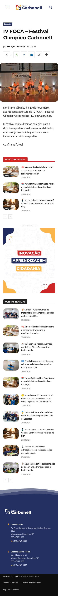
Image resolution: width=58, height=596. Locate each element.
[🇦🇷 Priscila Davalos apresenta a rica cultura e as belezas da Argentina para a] (11, 365)
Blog (7, 175)
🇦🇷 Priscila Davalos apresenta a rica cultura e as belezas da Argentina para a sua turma (37, 364)
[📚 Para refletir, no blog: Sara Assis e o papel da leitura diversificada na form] (11, 187)
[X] (39, 54)
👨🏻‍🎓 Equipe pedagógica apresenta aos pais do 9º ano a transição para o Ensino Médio (38, 467)
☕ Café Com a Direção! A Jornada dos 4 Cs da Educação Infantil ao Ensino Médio (36, 347)
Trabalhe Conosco (10, 583)
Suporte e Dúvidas (11, 590)
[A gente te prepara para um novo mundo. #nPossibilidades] (29, 7)
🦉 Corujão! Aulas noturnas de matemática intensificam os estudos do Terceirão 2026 (37, 313)
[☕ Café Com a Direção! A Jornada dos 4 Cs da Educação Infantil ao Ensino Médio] (11, 348)
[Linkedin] (31, 54)
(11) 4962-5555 (20, 541)
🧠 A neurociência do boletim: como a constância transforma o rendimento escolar (37, 170)
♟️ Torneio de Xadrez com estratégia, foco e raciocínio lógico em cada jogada (36, 450)
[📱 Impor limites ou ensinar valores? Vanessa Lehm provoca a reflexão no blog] (11, 204)
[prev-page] (5, 216)
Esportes (7, 24)
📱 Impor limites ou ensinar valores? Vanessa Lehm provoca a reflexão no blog (37, 203)
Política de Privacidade (31, 583)
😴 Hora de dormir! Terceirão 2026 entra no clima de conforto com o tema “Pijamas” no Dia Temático (37, 398)
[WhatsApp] (16, 54)
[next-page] (10, 216)
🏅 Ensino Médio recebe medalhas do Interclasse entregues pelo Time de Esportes (37, 415)
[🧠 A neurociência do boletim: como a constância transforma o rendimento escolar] (11, 171)
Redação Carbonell (16, 46)
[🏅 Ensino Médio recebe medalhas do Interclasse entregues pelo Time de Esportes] (11, 416)
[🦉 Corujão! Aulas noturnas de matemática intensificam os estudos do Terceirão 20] (11, 313)
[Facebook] (24, 54)
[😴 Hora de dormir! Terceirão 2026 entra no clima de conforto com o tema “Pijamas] (11, 399)
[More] (46, 54)
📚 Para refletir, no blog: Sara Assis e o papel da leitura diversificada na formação (37, 187)
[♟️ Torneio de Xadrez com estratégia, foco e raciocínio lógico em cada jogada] (11, 450)
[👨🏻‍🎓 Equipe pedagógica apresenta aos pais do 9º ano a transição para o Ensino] (11, 467)
